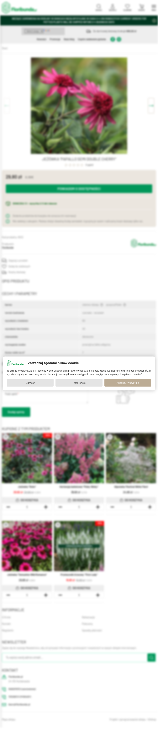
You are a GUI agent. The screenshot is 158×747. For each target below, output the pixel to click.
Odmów (30, 382)
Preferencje (79, 382)
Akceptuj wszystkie (128, 382)
